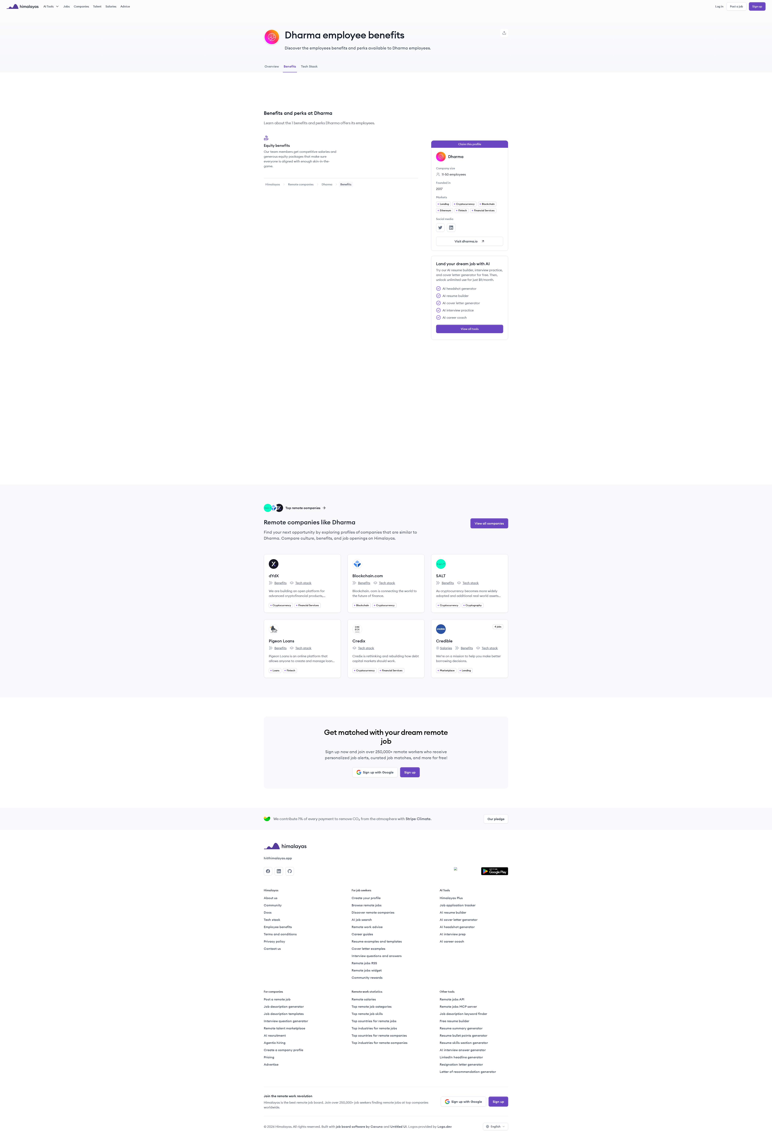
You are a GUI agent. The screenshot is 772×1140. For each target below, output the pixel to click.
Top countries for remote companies (379, 1035)
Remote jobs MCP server (458, 1006)
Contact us (272, 949)
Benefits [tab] (290, 66)
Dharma (327, 184)
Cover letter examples (368, 949)
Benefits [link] (345, 184)
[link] (273, 184)
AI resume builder (453, 912)
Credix (358, 640)
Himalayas (272, 184)
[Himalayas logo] (22, 6)
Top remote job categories (372, 1006)
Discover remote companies (373, 912)
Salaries (111, 6)
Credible (444, 640)
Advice (125, 6)
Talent (97, 6)
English (495, 1126)
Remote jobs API (452, 999)
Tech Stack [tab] (309, 66)
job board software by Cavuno (359, 1127)
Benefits (277, 583)
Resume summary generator (461, 1028)
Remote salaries (364, 999)
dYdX (274, 575)
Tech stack (300, 583)
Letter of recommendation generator (468, 1072)
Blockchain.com (367, 575)
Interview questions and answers (377, 956)
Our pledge (496, 819)
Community (273, 905)
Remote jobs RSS (364, 963)
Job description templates (284, 1014)
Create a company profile (283, 1050)
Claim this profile (469, 144)
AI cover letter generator (458, 920)
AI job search (362, 920)
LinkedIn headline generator (461, 1057)
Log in (719, 6)
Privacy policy (274, 941)
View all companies (489, 523)
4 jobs (498, 626)
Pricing (269, 1057)
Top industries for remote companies (380, 1043)
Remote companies (301, 184)
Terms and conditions (280, 934)
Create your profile (366, 898)
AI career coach (452, 941)
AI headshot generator (457, 927)
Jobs (66, 6)
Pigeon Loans (281, 640)
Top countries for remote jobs (374, 1021)
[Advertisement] (341, 94)
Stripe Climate (418, 818)
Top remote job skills (367, 1014)
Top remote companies (302, 508)
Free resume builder (454, 1021)
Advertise (271, 1064)
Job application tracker (457, 905)
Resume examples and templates (377, 941)
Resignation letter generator (461, 1064)
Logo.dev (444, 1127)
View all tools (470, 329)
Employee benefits (278, 927)
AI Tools (48, 6)
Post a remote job (277, 999)
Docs (268, 912)
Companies (81, 6)
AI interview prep (453, 934)
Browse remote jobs (367, 905)
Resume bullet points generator (463, 1035)
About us (270, 898)
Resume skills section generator (464, 1043)
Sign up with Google (378, 772)
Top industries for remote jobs (374, 1028)
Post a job (736, 6)
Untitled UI (398, 1127)
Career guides (362, 934)
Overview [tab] (272, 66)
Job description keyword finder (463, 1014)
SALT (441, 575)
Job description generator (284, 1006)
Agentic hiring (274, 1043)
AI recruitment (275, 1035)
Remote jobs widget (367, 970)
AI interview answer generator (463, 1050)
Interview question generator (286, 1021)
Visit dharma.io (466, 241)
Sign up (757, 6)
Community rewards (367, 978)
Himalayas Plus (451, 898)
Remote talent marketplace (284, 1028)
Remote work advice (367, 927)
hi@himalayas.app (278, 858)
